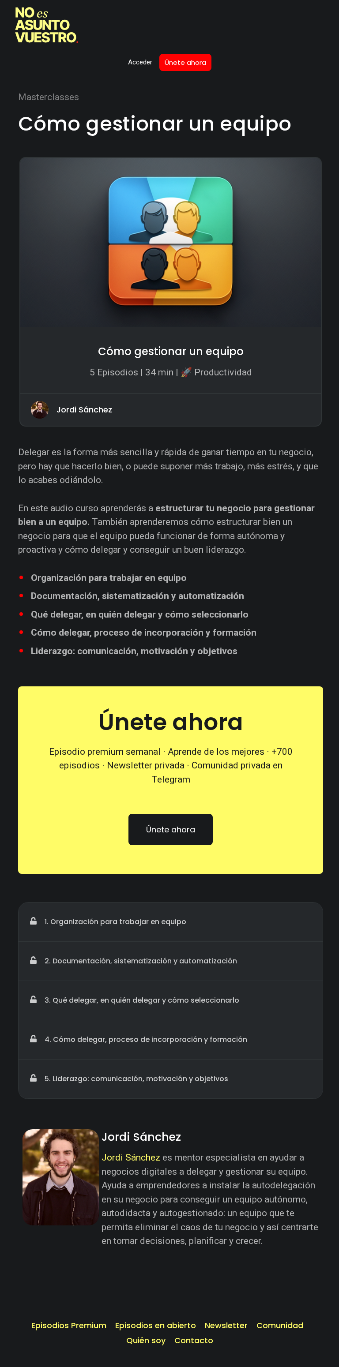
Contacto (193, 1340)
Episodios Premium (68, 1325)
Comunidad (279, 1325)
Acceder (140, 62)
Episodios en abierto (155, 1325)
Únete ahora (185, 62)
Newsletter (226, 1325)
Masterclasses (48, 97)
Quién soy (146, 1340)
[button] (33, 921)
